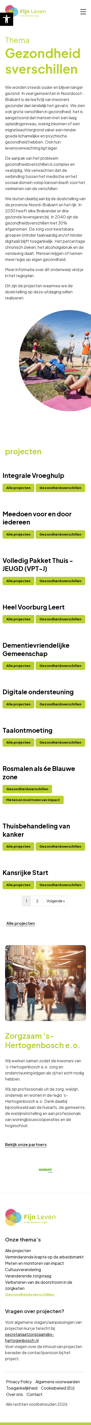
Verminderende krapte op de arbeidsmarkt (44, 1256)
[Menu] (83, 12)
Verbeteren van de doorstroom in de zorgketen (38, 1285)
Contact (34, 1394)
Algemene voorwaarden (57, 1381)
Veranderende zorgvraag (28, 1275)
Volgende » (56, 901)
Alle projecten (18, 1250)
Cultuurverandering (23, 1269)
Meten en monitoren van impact (34, 1263)
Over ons (14, 1394)
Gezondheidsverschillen (29, 1294)
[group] (42, 1170)
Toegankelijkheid (21, 1388)
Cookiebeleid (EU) (58, 1388)
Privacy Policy (19, 1381)
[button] (6, 19)
